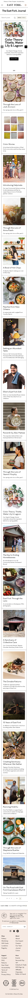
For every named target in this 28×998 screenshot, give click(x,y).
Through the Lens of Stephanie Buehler (12, 849)
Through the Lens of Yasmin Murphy (12, 473)
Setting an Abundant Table (12, 350)
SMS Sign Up (20, 967)
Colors (18, 950)
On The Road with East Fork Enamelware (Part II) (14, 889)
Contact (4, 958)
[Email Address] (24, 927)
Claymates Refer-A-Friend (21, 973)
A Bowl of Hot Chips (12, 268)
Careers (18, 943)
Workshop (4, 941)
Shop (3, 936)
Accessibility (5, 967)
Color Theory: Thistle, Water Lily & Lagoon (12, 513)
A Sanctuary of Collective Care (10, 641)
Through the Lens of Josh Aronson (12, 106)
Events (18, 958)
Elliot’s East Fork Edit (12, 392)
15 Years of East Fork (12, 723)
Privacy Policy (22, 921)
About (17, 936)
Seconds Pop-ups (20, 961)
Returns (4, 963)
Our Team (19, 946)
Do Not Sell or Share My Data (14, 994)
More (17, 955)
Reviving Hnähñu (10, 807)
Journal (18, 948)
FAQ (2, 960)
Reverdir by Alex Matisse (14, 433)
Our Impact (19, 941)
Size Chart (4, 965)
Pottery (3, 938)
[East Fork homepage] (14, 4)
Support (3, 955)
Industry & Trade (21, 965)
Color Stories (9, 144)
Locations (4, 946)
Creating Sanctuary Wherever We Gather (12, 763)
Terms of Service (4, 971)
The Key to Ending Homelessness (11, 556)
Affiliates (18, 970)
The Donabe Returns (12, 682)
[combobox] (22, 17)
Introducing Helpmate (12, 185)
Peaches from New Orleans (11, 308)
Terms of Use (15, 922)
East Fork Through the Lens (12, 600)
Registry (4, 948)
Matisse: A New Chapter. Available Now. (14, 1)
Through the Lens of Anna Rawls (12, 229)
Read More (14, 58)
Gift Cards (5, 943)
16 (16, 898)
